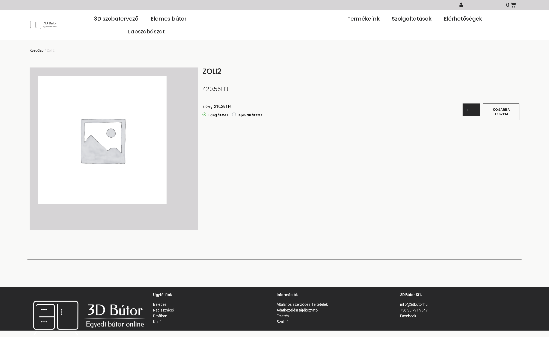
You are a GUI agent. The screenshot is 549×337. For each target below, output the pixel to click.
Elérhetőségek (463, 18)
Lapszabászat (146, 31)
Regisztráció (163, 310)
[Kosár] (511, 5)
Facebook (408, 316)
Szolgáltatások (411, 18)
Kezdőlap (37, 50)
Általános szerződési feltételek (302, 304)
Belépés (160, 304)
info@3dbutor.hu (414, 304)
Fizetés (283, 316)
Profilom (160, 316)
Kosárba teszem (501, 111)
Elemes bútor (169, 18)
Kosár (158, 321)
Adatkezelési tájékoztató (297, 310)
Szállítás (284, 321)
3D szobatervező (116, 18)
